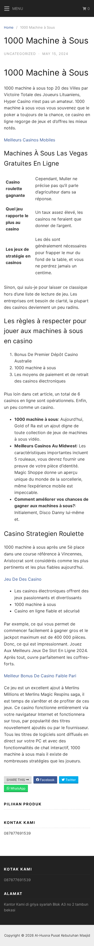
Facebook (47, 780)
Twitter (70, 780)
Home (9, 27)
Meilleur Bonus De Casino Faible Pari (40, 675)
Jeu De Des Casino (23, 579)
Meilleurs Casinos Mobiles (29, 139)
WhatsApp (17, 788)
